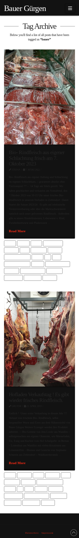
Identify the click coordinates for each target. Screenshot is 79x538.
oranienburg (13, 278)
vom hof (48, 503)
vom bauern (32, 278)
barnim (23, 243)
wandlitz (50, 278)
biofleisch (38, 250)
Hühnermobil (13, 496)
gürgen (41, 489)
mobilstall (59, 496)
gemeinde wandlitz (58, 264)
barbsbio (24, 475)
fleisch (38, 264)
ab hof (9, 243)
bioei (24, 250)
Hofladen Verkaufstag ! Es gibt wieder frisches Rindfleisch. (39, 397)
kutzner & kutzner (32, 271)
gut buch (56, 489)
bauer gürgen (53, 243)
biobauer (11, 250)
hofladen (11, 271)
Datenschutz (32, 533)
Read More (17, 231)
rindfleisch (12, 503)
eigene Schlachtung (17, 264)
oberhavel (54, 271)
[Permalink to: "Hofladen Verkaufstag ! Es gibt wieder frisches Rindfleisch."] (39, 339)
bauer (36, 243)
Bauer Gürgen (25, 8)
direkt (37, 257)
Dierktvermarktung (17, 257)
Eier (57, 257)
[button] (70, 8)
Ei (48, 257)
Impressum (47, 533)
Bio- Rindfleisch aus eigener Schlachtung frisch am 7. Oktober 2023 (37, 158)
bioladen (55, 250)
